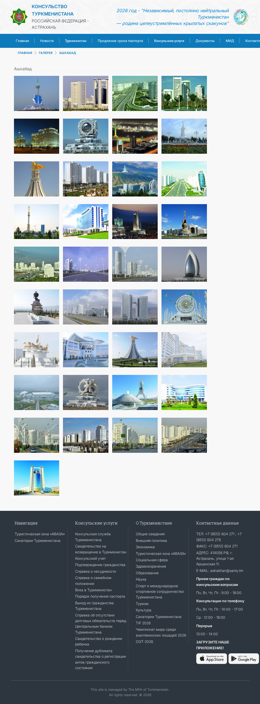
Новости (47, 41)
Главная (22, 41)
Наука (141, 579)
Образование (147, 573)
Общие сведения (150, 534)
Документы (205, 41)
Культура (143, 610)
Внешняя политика (151, 540)
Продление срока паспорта (120, 41)
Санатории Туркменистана (37, 540)
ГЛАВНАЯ (25, 53)
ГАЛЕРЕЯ (46, 53)
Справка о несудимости (95, 571)
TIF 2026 (143, 623)
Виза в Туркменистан (93, 590)
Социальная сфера (152, 560)
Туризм (142, 603)
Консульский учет (90, 558)
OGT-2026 (144, 641)
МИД (230, 41)
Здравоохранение (151, 566)
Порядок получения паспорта (100, 596)
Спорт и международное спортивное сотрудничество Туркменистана (160, 591)
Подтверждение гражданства (100, 564)
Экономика (145, 547)
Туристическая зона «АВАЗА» (40, 534)
